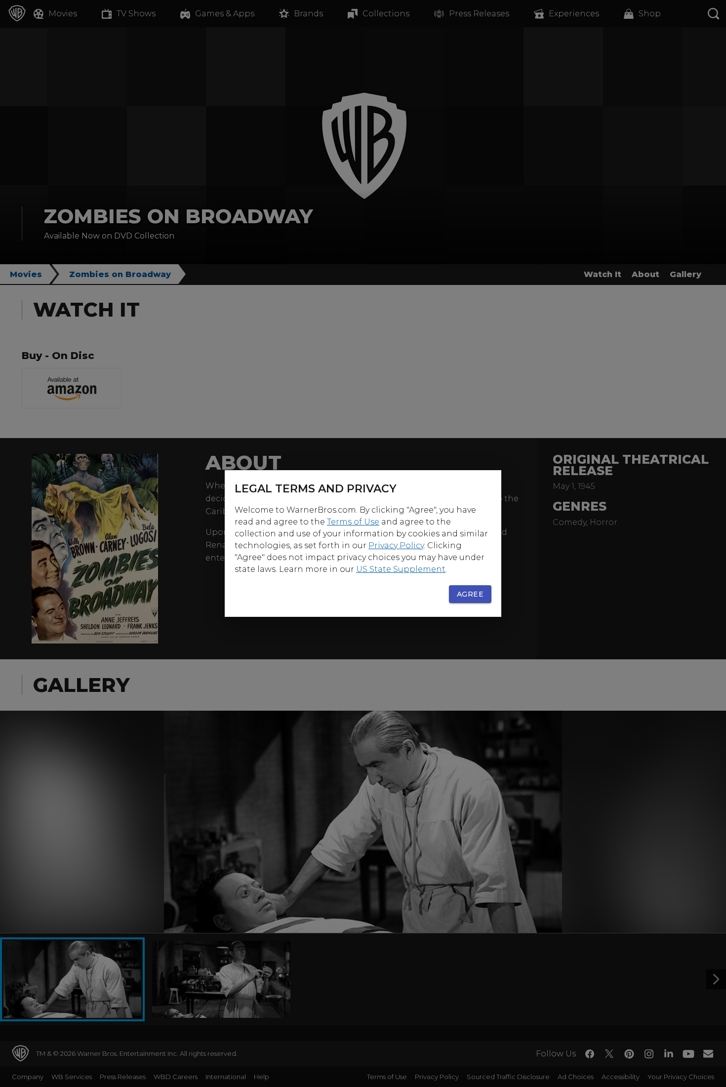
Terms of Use (353, 521)
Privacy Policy (396, 545)
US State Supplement (400, 569)
